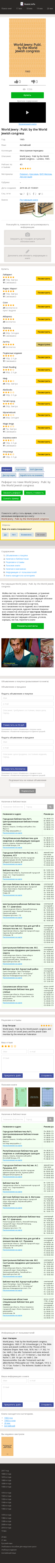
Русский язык (6, 1543)
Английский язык (8, 1553)
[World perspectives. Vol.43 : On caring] (7, 1097)
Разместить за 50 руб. (14, 725)
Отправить (46, 1075)
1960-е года (10, 1420)
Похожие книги (13, 565)
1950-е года (6, 1505)
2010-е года (6, 1528)
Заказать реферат (12, 492)
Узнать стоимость (35, 492)
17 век (19, 8)
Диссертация (26, 176)
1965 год (8, 1418)
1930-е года (6, 1499)
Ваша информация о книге (15, 1376)
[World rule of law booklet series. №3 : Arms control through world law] (34, 1097)
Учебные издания (8, 1550)
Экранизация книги (27, 124)
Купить (27, 95)
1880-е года (6, 1480)
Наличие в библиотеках (17, 558)
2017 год (5, 1471)
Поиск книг (6, 8)
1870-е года (6, 1477)
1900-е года (6, 1487)
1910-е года (6, 1493)
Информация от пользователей (21, 572)
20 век (50, 8)
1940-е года (6, 1502)
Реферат (24, 174)
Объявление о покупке (17, 555)
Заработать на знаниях (31, 475)
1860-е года (6, 1474)
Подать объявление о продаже (17, 737)
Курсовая (33, 174)
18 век (29, 8)
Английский (9, 1426)
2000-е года (6, 1524)
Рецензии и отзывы (15, 562)
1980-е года (6, 1518)
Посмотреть (44, 278)
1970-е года (6, 1515)
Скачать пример (11, 498)
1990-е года (6, 1521)
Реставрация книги (29, 199)
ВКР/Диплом (45, 174)
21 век (3, 1540)
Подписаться (27, 791)
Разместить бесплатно (14, 769)
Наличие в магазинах (16, 569)
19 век (40, 8)
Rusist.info (29, 4)
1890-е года (6, 1483)
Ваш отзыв (7, 1042)
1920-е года (6, 1496)
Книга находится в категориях (20, 575)
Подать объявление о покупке (17, 693)
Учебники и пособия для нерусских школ (18, 1546)
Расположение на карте (12, 833)
